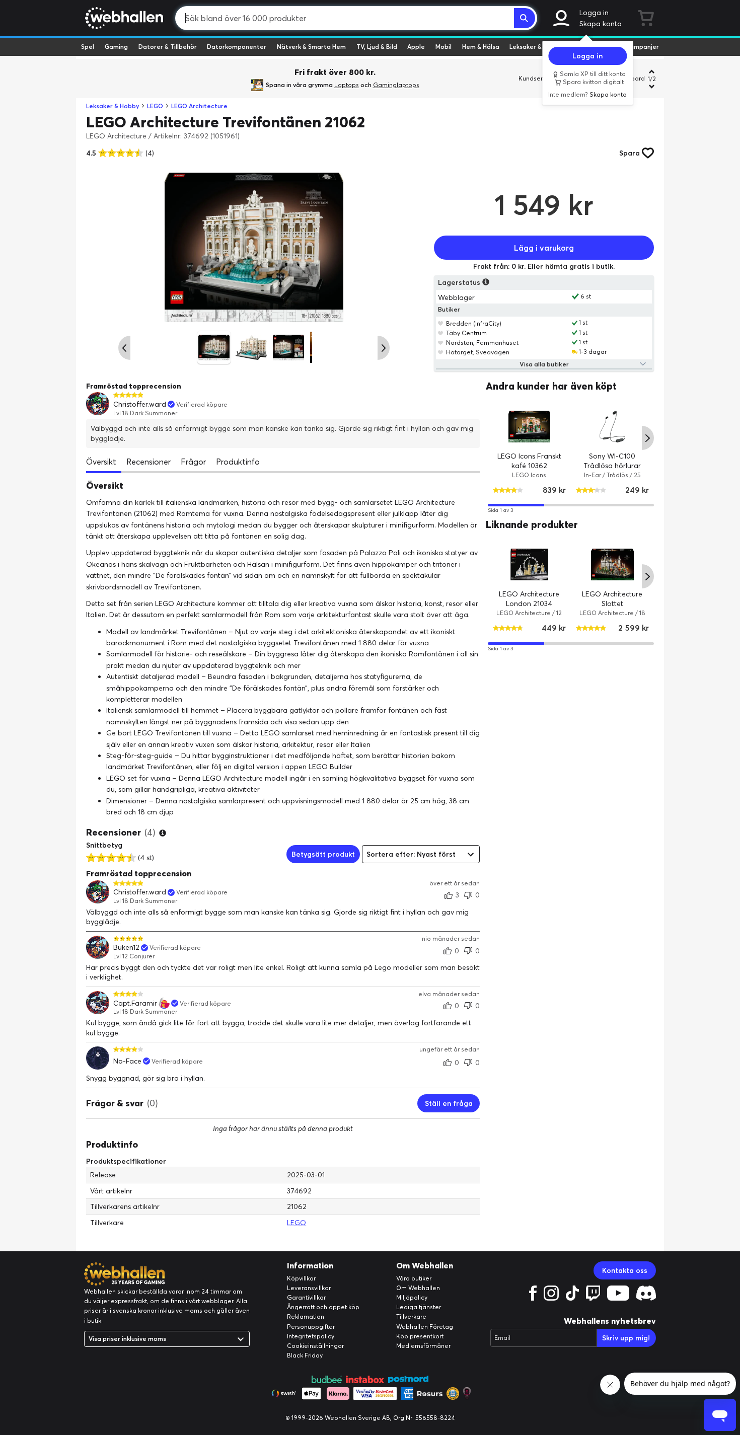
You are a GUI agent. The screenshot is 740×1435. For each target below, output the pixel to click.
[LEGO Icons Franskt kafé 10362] (529, 426)
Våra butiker (413, 1278)
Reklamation (305, 1316)
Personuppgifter (311, 1326)
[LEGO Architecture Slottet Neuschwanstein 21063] (612, 564)
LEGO (155, 106)
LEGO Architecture (199, 106)
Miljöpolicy (411, 1297)
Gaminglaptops (396, 85)
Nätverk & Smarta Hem (311, 46)
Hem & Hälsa (480, 46)
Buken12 (126, 947)
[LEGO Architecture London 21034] (529, 564)
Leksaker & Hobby (535, 46)
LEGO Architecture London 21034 (529, 599)
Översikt (101, 462)
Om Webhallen (418, 1288)
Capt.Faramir (135, 1003)
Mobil (443, 46)
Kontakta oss (624, 1270)
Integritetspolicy (310, 1336)
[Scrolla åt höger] (384, 348)
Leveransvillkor (309, 1288)
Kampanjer (642, 46)
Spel (87, 46)
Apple (416, 46)
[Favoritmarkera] (440, 323)
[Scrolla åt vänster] (124, 348)
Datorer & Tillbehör (167, 46)
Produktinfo (238, 462)
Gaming (116, 46)
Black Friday (305, 1355)
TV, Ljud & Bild (376, 46)
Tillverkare (411, 1316)
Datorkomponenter (236, 46)
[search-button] (524, 18)
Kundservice (537, 78)
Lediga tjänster (418, 1307)
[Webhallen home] (122, 18)
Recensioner (148, 462)
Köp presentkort (419, 1336)
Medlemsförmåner (423, 1345)
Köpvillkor (301, 1278)
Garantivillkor (306, 1297)
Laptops (346, 85)
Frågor (193, 462)
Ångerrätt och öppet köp (323, 1307)
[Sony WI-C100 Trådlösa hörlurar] (612, 426)
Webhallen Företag (424, 1326)
